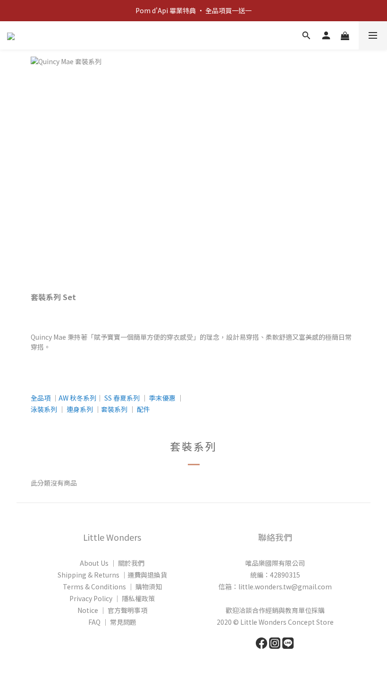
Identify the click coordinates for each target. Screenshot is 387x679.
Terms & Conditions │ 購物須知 (112, 586)
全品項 (40, 397)
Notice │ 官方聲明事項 (112, 610)
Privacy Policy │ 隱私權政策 (112, 598)
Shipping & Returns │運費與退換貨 (112, 574)
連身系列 (80, 409)
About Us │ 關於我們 (112, 563)
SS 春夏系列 (122, 397)
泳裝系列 (44, 409)
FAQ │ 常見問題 (112, 622)
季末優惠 (162, 397)
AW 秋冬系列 (77, 397)
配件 (143, 409)
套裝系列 (114, 409)
